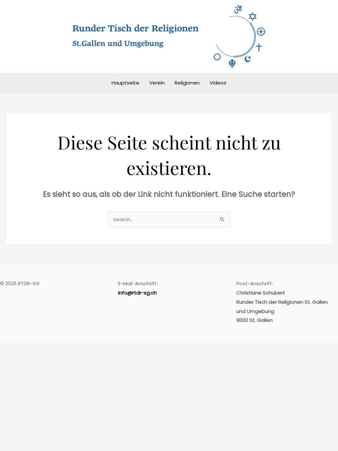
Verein (157, 82)
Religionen (187, 82)
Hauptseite (125, 82)
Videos (218, 82)
